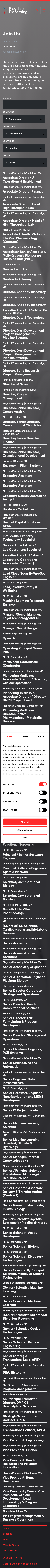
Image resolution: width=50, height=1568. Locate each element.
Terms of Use (10, 1551)
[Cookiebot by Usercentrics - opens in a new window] (35, 728)
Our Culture (10, 41)
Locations (8, 141)
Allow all (25, 822)
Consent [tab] (9, 736)
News (6, 1539)
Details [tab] (25, 736)
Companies (9, 112)
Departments (10, 126)
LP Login (7, 1558)
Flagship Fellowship (14, 52)
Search (7, 98)
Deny (25, 837)
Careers (7, 1534)
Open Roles (9, 47)
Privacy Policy (11, 1545)
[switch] (43, 793)
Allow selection (25, 830)
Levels (6, 155)
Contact (7, 1528)
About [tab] (41, 736)
